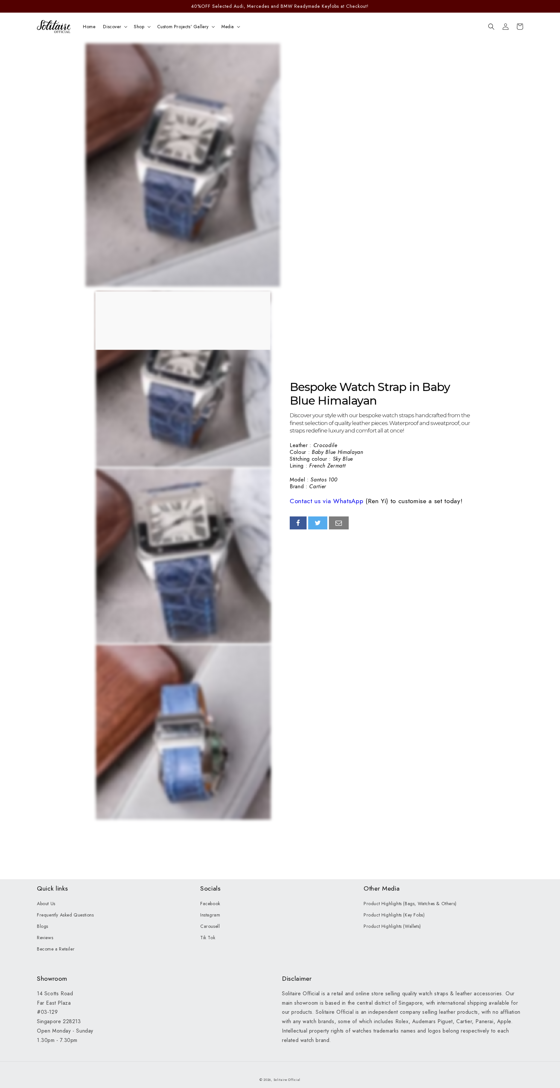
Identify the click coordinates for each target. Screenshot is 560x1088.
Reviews (45, 937)
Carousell (210, 926)
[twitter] (318, 522)
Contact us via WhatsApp (326, 500)
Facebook (210, 903)
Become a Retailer (56, 949)
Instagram (210, 915)
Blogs (42, 926)
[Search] (491, 26)
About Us (46, 903)
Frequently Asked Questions (65, 915)
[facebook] (298, 522)
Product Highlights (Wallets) (392, 926)
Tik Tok (207, 937)
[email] (339, 522)
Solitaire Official (287, 1079)
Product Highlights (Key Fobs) (394, 915)
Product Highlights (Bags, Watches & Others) (410, 903)
